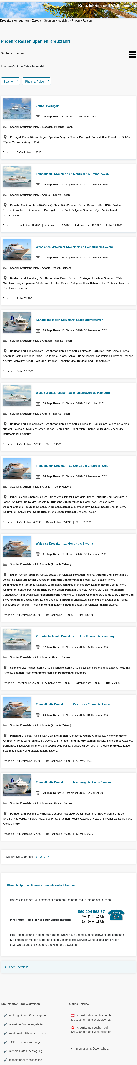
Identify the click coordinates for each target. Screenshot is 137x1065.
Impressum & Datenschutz (92, 1048)
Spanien (11, 81)
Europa (36, 20)
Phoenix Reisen (82, 20)
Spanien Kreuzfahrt (56, 20)
